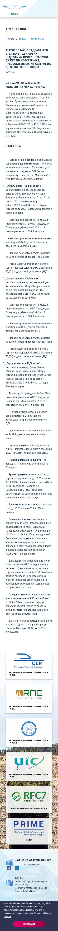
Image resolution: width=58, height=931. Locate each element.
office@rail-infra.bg (29, 891)
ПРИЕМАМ (29, 924)
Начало (10, 39)
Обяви (22, 39)
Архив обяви (37, 39)
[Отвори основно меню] (51, 6)
